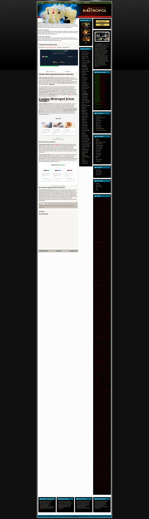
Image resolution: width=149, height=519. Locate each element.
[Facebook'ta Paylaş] (45, 204)
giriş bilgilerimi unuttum (99, 417)
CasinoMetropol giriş (104, 367)
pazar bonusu (99, 460)
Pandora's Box (97, 455)
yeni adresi (102, 487)
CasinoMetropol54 (98, 391)
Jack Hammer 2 (97, 429)
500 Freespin (104, 202)
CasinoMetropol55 (106, 391)
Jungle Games (106, 431)
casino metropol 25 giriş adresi (101, 264)
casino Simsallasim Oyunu (99, 352)
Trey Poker (98, 161)
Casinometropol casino (104, 365)
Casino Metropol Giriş (54, 2)
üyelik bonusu (106, 477)
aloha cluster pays (98, 206)
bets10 (108, 212)
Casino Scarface (98, 350)
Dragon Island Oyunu (99, 405)
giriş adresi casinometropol (104, 416)
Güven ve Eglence (99, 420)
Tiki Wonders (84, 155)
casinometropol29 (98, 388)
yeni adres (97, 487)
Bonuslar (102, 223)
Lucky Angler (97, 438)
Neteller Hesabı (103, 451)
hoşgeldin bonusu (98, 425)
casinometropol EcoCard (99, 366)
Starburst (107, 465)
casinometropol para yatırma (102, 373)
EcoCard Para (97, 408)
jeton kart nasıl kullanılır (61, 205)
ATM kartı (102, 207)
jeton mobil (68, 205)
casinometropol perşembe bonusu (102, 374)
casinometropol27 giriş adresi (104, 383)
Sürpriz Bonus (106, 468)
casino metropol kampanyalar (100, 305)
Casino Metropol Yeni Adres (100, 345)
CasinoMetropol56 (98, 392)
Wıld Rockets (104, 485)
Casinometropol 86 (105, 362)
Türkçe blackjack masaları (99, 476)
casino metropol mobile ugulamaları (102, 310)
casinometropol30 (106, 388)
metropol (99, 443)
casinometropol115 (98, 378)
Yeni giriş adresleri (105, 490)
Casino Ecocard (106, 230)
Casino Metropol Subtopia (104, 332)
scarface (107, 463)
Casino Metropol (74, 516)
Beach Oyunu (104, 212)
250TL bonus (99, 202)
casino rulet (107, 349)
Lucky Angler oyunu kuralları (101, 439)
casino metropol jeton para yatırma (49, 205)
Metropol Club (100, 444)
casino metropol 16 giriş (102, 246)
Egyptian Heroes (98, 409)
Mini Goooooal (103, 446)
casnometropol (100, 396)
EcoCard (101, 407)
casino (97, 229)
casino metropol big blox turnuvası (102, 272)
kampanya (106, 433)
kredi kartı (99, 435)
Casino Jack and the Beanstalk (101, 236)
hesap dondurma (101, 422)
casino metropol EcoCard (100, 284)
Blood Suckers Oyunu (102, 219)
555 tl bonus (106, 203)
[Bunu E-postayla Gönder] (41, 204)
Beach (100, 212)
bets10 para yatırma (105, 214)
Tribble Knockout (102, 474)
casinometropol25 (98, 382)
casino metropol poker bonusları (103, 323)
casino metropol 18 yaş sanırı (101, 250)
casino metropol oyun (100, 314)
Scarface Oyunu (98, 464)
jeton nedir (72, 205)
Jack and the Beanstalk (102, 426)
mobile (74, 195)
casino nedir (101, 348)
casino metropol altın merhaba (104, 267)
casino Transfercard (102, 356)
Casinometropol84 (106, 392)
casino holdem (100, 235)
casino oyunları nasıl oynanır (100, 349)
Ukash (98, 477)
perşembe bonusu (106, 460)
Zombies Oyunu (103, 491)
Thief (95, 469)
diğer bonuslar (100, 401)
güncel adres (106, 418)
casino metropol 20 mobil (104, 255)
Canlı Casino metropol (99, 224)
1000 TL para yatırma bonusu (100, 201)
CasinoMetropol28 (98, 386)
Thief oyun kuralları (100, 469)
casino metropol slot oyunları (100, 330)
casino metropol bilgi (99, 273)
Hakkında (87, 2)
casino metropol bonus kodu (100, 279)
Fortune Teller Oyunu (99, 413)
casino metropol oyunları (102, 315)
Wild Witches (107, 486)
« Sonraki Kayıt (43, 251)
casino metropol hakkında (102, 286)
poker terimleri (99, 461)
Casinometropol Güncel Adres (102, 369)
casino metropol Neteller (104, 312)
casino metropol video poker (100, 341)
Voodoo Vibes (85, 163)
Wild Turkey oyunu (100, 486)
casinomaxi (107, 358)
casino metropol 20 (98, 254)
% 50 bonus (107, 199)
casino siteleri (107, 352)
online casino (101, 452)
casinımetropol (106, 227)
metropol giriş (56, 144)
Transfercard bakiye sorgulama (103, 473)
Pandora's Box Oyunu (105, 455)
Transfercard (102, 472)
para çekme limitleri (103, 456)
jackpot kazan (106, 429)
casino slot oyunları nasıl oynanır (101, 353)
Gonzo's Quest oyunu (99, 418)
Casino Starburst (102, 354)
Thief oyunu (107, 469)
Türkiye (42, 207)
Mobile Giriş (68, 2)
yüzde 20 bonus (97, 491)
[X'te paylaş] (44, 204)
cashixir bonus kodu (99, 227)
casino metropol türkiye (104, 336)
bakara (99, 210)
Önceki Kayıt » (73, 251)
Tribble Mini (107, 474)
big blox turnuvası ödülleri (103, 216)
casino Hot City (106, 235)
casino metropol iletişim (102, 298)
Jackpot (102, 429)
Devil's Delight (100, 400)
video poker (102, 478)
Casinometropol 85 (98, 362)
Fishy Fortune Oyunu (99, 412)
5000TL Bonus (101, 203)
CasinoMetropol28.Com (105, 387)
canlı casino (106, 223)
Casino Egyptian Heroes (100, 231)
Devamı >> (60, 509)
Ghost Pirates (100, 414)
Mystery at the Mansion (104, 448)
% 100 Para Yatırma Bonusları (101, 198)
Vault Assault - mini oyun (101, 130)
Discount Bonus (103, 403)
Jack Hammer (107, 427)
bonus (108, 220)
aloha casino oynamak (104, 205)
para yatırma (103, 457)
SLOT (96, 465)
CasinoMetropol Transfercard (102, 375)
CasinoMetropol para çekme (103, 371)
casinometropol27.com (99, 384)
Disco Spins (105, 401)
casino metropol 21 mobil (104, 258)
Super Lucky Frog (100, 468)
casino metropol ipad (99, 301)
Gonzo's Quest (106, 417)
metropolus (97, 446)
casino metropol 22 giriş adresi (101, 259)
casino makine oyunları (102, 239)
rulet (99, 463)
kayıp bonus (103, 434)
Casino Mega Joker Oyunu (103, 240)
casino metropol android (99, 268)
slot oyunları (99, 465)
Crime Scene (106, 396)
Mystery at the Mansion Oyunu (101, 450)
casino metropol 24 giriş (102, 262)
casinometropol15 (106, 378)
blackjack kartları (98, 218)
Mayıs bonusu (97, 442)
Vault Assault (97, 478)
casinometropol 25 (106, 360)
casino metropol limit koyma (100, 307)
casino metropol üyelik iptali (103, 340)
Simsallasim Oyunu (105, 464)
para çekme (97, 456)
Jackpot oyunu (97, 430)
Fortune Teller (106, 412)
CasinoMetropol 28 (98, 361)
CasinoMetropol (98, 360)
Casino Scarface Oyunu (105, 350)
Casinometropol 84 (105, 361)
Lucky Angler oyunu (105, 438)
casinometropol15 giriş (102, 379)
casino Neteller (106, 348)
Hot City (104, 425)
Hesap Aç (78, 2)
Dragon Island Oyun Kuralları (103, 404)
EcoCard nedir (106, 407)
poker (96, 461)
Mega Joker (102, 442)
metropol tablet (106, 444)
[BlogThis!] (42, 204)
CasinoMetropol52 (98, 390)
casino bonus (103, 229)
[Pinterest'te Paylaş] (47, 204)
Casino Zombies (101, 357)
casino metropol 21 (98, 256)
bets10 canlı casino (98, 214)
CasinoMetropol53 (106, 390)
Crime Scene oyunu (99, 397)
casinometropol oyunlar (99, 370)
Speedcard (104, 465)
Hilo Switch (106, 422)
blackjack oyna (104, 218)
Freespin (104, 413)
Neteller (99, 451)
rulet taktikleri (102, 463)
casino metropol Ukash (99, 337)
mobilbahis (104, 447)
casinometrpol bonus (99, 395)
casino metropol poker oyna (100, 324)
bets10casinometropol (99, 215)
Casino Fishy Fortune (102, 232)
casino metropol (100, 242)
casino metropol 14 (103, 243)
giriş (98, 416)
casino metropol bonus (104, 277)
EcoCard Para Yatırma (105, 408)
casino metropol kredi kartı (104, 306)
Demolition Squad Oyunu (100, 399)
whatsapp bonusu (98, 485)
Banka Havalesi (104, 210)
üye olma (102, 477)
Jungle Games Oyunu (99, 433)
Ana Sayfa (41, 2)
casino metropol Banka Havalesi (103, 271)
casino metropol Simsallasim (104, 328)
